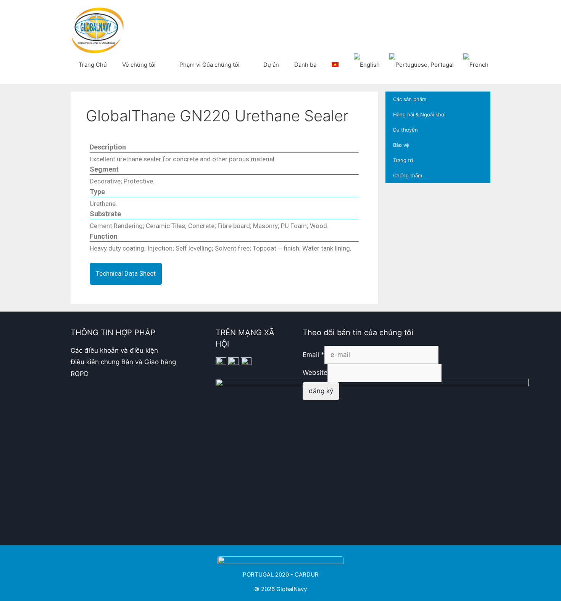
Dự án (271, 64)
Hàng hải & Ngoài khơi (419, 114)
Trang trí (403, 160)
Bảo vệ (401, 145)
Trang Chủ (93, 64)
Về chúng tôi (139, 64)
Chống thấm (407, 175)
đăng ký (321, 391)
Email (313, 354)
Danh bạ (305, 64)
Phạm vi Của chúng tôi (209, 64)
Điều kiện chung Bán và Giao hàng (123, 362)
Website (315, 372)
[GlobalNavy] (97, 30)
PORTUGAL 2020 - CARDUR (281, 574)
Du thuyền (405, 130)
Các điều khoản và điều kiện (114, 350)
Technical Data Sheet (126, 273)
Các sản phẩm (409, 99)
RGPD (80, 374)
